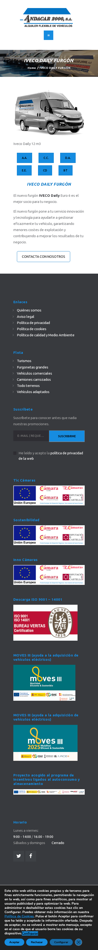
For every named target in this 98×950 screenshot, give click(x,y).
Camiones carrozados (34, 379)
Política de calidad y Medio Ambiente (45, 335)
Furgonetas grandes (32, 367)
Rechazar (37, 942)
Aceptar (14, 942)
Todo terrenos (28, 386)
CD (45, 170)
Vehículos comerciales (34, 373)
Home (32, 67)
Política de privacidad (33, 323)
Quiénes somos (29, 310)
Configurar (30, 933)
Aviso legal (25, 317)
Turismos (24, 361)
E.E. (24, 170)
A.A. (24, 157)
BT (66, 170)
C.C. (46, 157)
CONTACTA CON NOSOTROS (43, 256)
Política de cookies (31, 329)
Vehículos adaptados (33, 392)
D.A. (68, 157)
